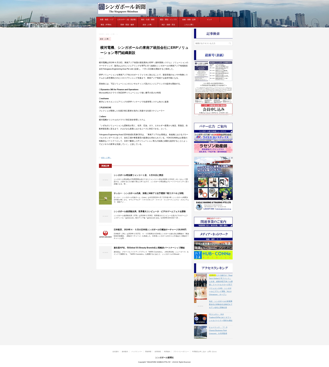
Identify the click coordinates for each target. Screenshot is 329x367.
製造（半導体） (106, 25)
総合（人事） (148, 25)
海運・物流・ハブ (106, 19)
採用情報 (158, 351)
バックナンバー (136, 351)
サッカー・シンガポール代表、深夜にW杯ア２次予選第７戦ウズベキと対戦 (149, 193)
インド (209, 19)
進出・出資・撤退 (147, 19)
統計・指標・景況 (168, 25)
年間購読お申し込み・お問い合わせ (204, 351)
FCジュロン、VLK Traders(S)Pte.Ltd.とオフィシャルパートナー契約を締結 (220, 317)
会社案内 (115, 351)
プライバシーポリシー (181, 351)
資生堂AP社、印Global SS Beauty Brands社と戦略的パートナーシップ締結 (149, 248)
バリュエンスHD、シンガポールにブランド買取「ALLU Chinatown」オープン (220, 291)
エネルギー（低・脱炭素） (127, 19)
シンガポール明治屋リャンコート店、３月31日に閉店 (138, 175)
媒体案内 (125, 351)
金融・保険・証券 (189, 19)
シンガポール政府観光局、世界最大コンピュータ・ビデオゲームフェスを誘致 (150, 211)
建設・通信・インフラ (168, 19)
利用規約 (167, 351)
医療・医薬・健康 (127, 25)
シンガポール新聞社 (164, 357)
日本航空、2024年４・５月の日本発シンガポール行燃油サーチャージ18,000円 (150, 229)
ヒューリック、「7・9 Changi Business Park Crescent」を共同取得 (218, 330)
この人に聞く (189, 25)
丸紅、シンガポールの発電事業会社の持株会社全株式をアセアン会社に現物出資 (220, 304)
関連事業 (148, 351)
